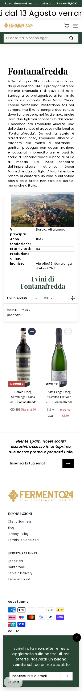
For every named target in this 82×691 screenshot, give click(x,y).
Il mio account (19, 579)
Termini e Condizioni (23, 540)
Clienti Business (20, 521)
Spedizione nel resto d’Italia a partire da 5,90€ (41, 3)
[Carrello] (66, 26)
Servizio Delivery (20, 573)
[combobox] (41, 38)
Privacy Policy (18, 534)
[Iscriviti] (67, 676)
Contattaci (16, 567)
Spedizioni (15, 561)
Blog (11, 528)
